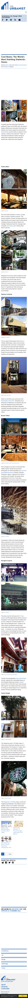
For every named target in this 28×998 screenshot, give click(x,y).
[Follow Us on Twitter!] (7, 19)
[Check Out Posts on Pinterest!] (11, 19)
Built (20, 16)
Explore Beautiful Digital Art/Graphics (11, 674)
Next (10, 854)
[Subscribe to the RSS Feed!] (15, 19)
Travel (3, 968)
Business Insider (7, 395)
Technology (5, 963)
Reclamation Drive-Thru (7, 401)
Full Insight (7, 536)
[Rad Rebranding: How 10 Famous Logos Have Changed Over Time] (6, 839)
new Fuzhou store (11, 226)
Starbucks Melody (8, 739)
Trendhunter (7, 337)
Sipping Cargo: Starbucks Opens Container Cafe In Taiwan (5, 830)
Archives (4, 987)
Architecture (6, 16)
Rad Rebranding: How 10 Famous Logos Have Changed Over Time (6, 845)
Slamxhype (17, 463)
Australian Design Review (9, 463)
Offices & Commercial (20, 65)
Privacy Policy (4, 993)
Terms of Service (5, 991)
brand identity (5, 132)
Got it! (23, 995)
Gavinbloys (7, 612)
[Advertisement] (14, 38)
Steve (7, 65)
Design (15, 16)
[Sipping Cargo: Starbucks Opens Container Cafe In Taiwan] (6, 824)
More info (15, 996)
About (3, 985)
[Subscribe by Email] (19, 19)
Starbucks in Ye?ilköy (10, 802)
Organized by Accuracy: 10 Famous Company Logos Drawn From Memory (18, 831)
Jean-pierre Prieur (21, 678)
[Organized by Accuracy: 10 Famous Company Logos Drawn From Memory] (18, 824)
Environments (6, 17)
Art (11, 16)
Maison (6, 210)
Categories (5, 989)
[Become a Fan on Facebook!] (2, 19)
